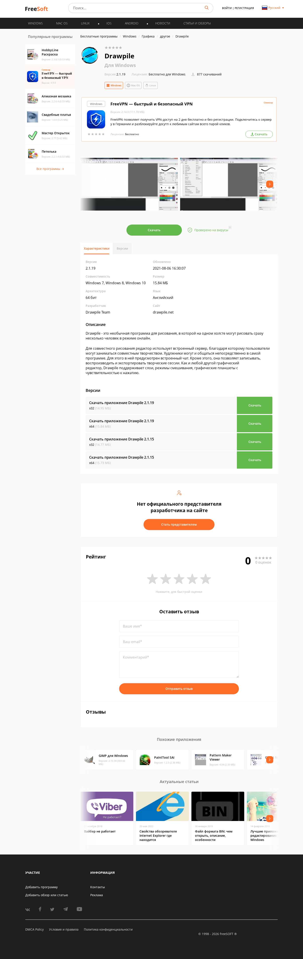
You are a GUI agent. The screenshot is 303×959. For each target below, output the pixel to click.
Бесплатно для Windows (167, 74)
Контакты (97, 887)
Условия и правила (64, 929)
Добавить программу (41, 887)
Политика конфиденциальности (108, 929)
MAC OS (62, 23)
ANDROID (131, 23)
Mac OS (135, 85)
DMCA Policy (34, 929)
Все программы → (50, 169)
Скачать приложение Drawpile (121, 402)
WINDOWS (35, 23)
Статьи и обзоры (197, 23)
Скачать (154, 230)
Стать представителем (179, 524)
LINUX (85, 23)
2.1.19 (114, 74)
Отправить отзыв (179, 689)
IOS (109, 23)
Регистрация (244, 8)
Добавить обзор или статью (46, 895)
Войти (227, 8)
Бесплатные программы (99, 36)
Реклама (96, 895)
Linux (153, 85)
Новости (162, 23)
